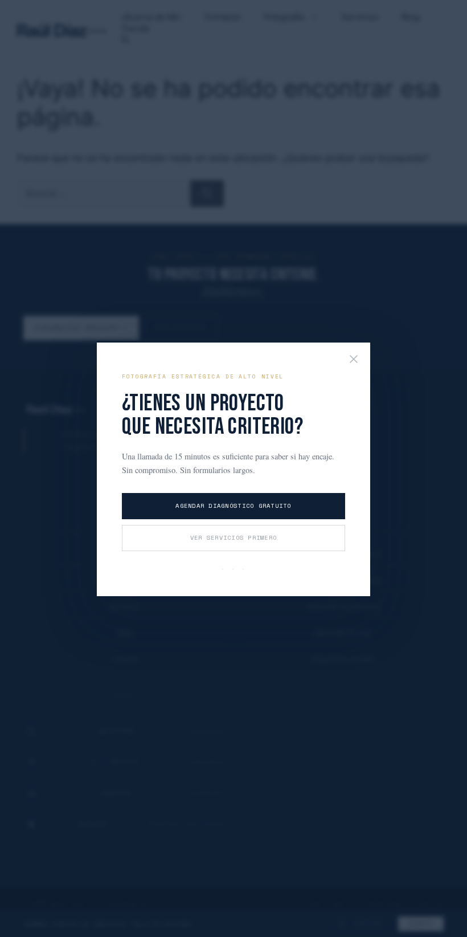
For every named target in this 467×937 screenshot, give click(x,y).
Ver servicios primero (233, 537)
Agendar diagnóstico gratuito (233, 505)
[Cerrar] (353, 360)
